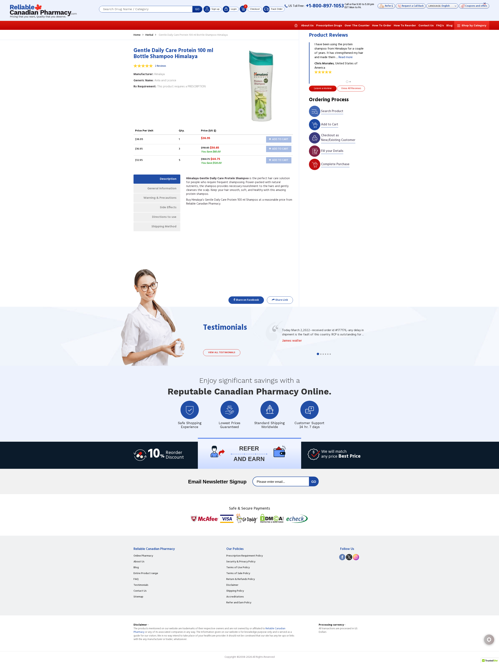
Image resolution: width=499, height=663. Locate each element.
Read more (346, 57)
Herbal (149, 35)
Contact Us (426, 25)
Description (168, 179)
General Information (161, 188)
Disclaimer (232, 585)
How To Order (381, 25)
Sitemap (138, 597)
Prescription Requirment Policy (244, 556)
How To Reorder (405, 25)
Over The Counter (357, 25)
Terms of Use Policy (238, 568)
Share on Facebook (247, 300)
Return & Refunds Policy (240, 579)
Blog (449, 25)
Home (137, 35)
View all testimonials (221, 353)
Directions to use (164, 217)
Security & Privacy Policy (240, 562)
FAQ (136, 579)
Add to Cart (280, 139)
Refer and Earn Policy (238, 603)
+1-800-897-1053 (325, 6)
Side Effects (168, 207)
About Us (307, 25)
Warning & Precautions (159, 197)
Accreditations (235, 597)
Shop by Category (474, 25)
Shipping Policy (235, 591)
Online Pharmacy (143, 556)
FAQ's (440, 25)
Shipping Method (163, 226)
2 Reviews (160, 66)
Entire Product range (146, 573)
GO (197, 9)
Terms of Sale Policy (238, 573)
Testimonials (141, 585)
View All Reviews (351, 88)
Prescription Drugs (329, 25)
